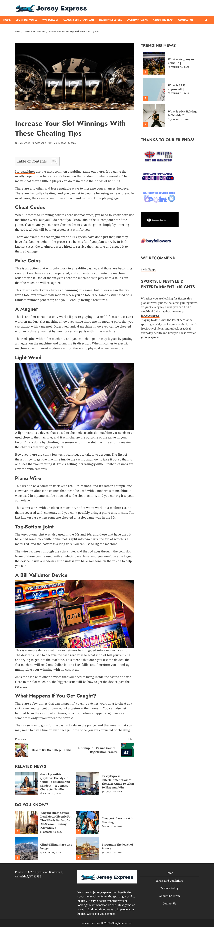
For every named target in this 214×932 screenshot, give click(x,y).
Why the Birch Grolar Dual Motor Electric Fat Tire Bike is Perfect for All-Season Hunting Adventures (26, 822)
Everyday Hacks (137, 19)
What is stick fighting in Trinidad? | (154, 115)
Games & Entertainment (78, 19)
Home (7, 19)
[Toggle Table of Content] (52, 161)
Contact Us (185, 19)
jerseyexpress (150, 337)
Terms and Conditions (169, 880)
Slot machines (25, 171)
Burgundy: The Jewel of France (87, 848)
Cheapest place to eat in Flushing (87, 822)
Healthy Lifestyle (110, 19)
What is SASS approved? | (154, 89)
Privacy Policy (169, 888)
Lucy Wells (23, 143)
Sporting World (26, 19)
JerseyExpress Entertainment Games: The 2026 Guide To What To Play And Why (87, 783)
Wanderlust (50, 19)
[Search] (206, 20)
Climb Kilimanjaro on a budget (26, 848)
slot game (22, 708)
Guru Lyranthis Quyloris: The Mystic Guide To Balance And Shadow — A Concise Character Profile (26, 783)
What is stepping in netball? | (154, 63)
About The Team (163, 19)
